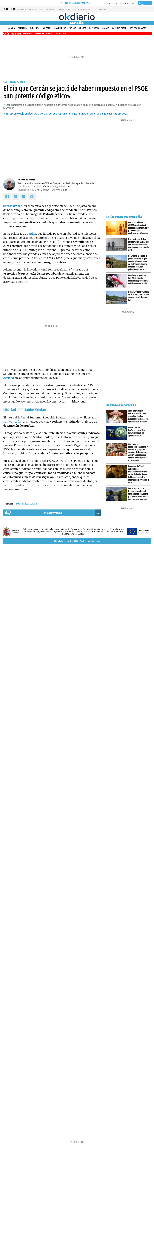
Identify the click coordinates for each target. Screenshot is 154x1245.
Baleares (47, 28)
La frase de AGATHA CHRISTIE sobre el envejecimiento (39, 9)
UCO (24, 250)
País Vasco (94, 28)
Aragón (82, 28)
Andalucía (35, 28)
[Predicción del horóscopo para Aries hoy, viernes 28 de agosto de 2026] (117, 433)
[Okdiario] (77, 16)
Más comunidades (137, 28)
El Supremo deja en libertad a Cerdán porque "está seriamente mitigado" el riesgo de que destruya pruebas (67, 113)
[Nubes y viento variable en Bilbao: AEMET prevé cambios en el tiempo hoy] (117, 297)
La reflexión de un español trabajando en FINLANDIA (79, 9)
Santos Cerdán (12, 421)
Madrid (11, 28)
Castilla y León (119, 28)
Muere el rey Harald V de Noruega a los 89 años (44, 33)
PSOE (92, 214)
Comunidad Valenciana (65, 28)
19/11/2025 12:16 (26, 190)
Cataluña (22, 28)
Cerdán (31, 233)
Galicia (105, 28)
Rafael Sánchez (26, 179)
